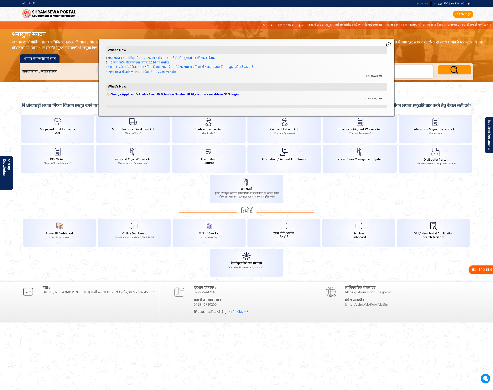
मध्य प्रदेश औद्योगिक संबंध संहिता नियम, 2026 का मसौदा (143, 71)
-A (417, 4)
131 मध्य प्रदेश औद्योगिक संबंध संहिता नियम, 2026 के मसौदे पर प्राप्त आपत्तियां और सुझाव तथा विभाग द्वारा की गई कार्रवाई (180, 67)
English (455, 4)
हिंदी (446, 4)
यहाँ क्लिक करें (238, 312)
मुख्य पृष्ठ (31, 3)
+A (426, 4)
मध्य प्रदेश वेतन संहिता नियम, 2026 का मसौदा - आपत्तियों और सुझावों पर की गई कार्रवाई (161, 57)
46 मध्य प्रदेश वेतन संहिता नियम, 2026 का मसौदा (139, 62)
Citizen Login (463, 14)
